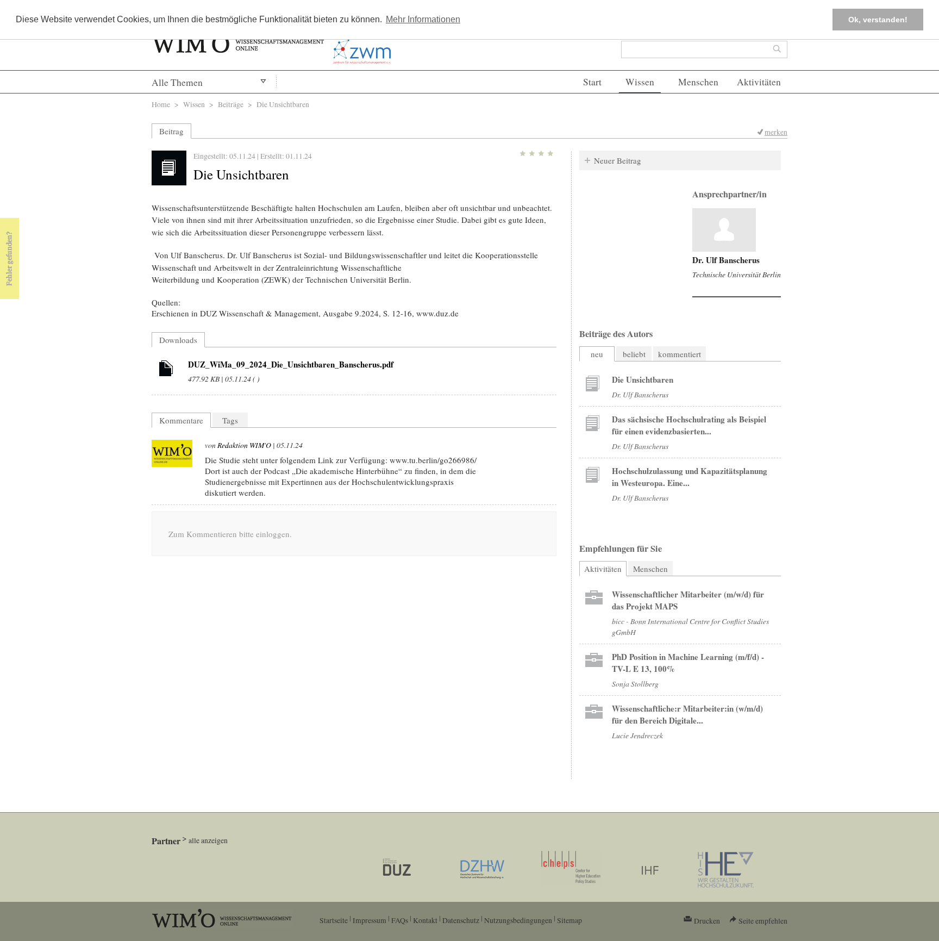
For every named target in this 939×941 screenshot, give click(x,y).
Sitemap (569, 920)
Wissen (639, 82)
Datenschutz (460, 920)
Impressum (369, 920)
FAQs (399, 920)
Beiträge (230, 104)
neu (597, 353)
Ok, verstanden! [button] (877, 19)
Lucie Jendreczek (637, 735)
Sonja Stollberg (635, 683)
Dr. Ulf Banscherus (726, 260)
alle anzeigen (208, 840)
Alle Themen (177, 82)
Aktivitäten (759, 82)
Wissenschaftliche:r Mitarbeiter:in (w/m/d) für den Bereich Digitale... (687, 714)
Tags (230, 420)
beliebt (634, 353)
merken (776, 132)
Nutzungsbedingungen (518, 920)
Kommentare (181, 420)
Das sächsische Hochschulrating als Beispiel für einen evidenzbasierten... (689, 425)
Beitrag (171, 131)
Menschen (698, 82)
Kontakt (425, 920)
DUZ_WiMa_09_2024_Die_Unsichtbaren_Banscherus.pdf (290, 364)
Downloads (178, 339)
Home (161, 104)
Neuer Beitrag (617, 160)
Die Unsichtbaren (642, 379)
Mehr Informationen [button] (423, 19)
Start (592, 82)
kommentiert (679, 353)
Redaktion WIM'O (244, 445)
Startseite (334, 920)
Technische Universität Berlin (736, 274)
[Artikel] (166, 370)
